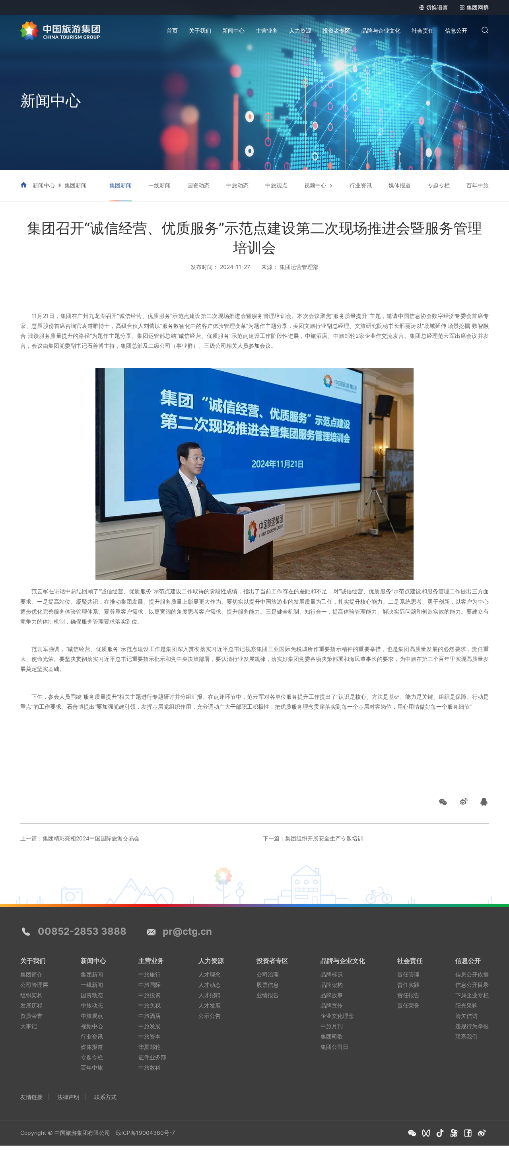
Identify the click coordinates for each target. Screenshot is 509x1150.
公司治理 (267, 974)
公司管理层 (34, 984)
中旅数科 (149, 1067)
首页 (172, 30)
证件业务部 (152, 1057)
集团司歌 (332, 1036)
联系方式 (105, 1096)
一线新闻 (159, 185)
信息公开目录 (472, 984)
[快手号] (454, 1133)
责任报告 (408, 995)
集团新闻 (75, 185)
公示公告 (209, 1015)
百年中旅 (477, 185)
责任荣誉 (408, 1005)
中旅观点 (276, 185)
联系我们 (466, 1036)
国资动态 (198, 185)
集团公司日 (334, 1046)
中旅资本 (149, 1036)
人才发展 (209, 1005)
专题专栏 (438, 185)
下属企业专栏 (472, 995)
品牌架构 (332, 984)
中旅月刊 (332, 1026)
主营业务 (267, 30)
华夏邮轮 (149, 1046)
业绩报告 (267, 995)
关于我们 (200, 30)
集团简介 (31, 974)
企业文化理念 (337, 1015)
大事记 (28, 1026)
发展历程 (31, 1005)
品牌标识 (332, 974)
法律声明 (68, 1096)
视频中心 (315, 185)
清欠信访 (466, 1015)
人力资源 (300, 30)
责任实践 (408, 984)
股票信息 (267, 984)
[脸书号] (468, 1133)
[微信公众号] (412, 1133)
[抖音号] (440, 1133)
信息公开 (456, 30)
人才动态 (209, 984)
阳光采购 (466, 1005)
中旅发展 (149, 1026)
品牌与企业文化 (380, 30)
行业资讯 (361, 185)
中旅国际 (149, 984)
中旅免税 (149, 1005)
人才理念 (209, 974)
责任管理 (408, 974)
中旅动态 (237, 185)
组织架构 (31, 995)
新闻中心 (233, 30)
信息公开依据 (472, 974)
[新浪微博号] (482, 1133)
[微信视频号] (426, 1133)
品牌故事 (332, 995)
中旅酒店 (149, 1015)
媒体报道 (400, 185)
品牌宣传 (332, 1005)
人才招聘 (209, 995)
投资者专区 (336, 30)
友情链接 (31, 1096)
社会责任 (423, 30)
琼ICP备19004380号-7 (145, 1133)
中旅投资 (149, 995)
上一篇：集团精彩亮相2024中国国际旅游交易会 (80, 838)
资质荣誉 (31, 1015)
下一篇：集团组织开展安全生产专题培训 (313, 838)
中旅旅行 (149, 974)
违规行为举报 (472, 1026)
